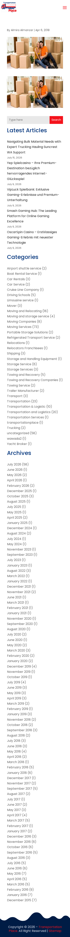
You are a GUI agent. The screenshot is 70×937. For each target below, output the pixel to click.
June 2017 (14, 804)
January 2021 (17, 613)
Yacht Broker (17, 444)
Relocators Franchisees (25, 348)
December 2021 (19, 586)
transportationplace (22, 422)
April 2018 (14, 756)
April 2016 (14, 879)
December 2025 (19, 491)
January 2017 (17, 831)
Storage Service (19, 364)
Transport (15, 396)
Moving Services (19, 327)
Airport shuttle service (24, 268)
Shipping (13, 353)
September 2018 (19, 730)
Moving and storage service (28, 316)
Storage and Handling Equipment (32, 359)
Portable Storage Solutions (27, 332)
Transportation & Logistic (26, 406)
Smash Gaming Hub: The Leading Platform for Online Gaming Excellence (32, 216)
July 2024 (14, 539)
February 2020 (18, 655)
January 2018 (17, 773)
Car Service (16, 284)
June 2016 (14, 868)
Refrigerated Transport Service (31, 337)
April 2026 (14, 480)
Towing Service (18, 385)
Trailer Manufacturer (23, 390)
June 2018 (14, 746)
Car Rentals (16, 279)
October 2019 (17, 677)
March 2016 (15, 884)
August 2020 (16, 629)
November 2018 (19, 719)
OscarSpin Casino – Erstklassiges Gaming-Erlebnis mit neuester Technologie (32, 237)
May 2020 (14, 645)
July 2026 (14, 464)
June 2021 (14, 597)
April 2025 (14, 517)
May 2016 (14, 873)
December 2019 (19, 666)
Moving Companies (21, 321)
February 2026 (18, 485)
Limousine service (20, 300)
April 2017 (14, 815)
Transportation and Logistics (29, 412)
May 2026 (14, 475)
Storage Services (20, 369)
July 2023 (14, 560)
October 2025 (17, 496)
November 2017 (19, 783)
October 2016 (17, 847)
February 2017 (17, 826)
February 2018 (17, 767)
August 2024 (16, 533)
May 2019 (14, 693)
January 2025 (17, 523)
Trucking (13, 428)
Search (56, 120)
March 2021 (15, 602)
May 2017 (14, 810)
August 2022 (16, 570)
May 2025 (14, 512)
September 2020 (20, 624)
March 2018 (15, 762)
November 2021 (19, 592)
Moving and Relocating (24, 311)
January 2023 (17, 565)
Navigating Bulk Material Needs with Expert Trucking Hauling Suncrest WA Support (34, 146)
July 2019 (13, 682)
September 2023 (20, 554)
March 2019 (15, 703)
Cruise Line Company (23, 289)
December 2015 (19, 900)
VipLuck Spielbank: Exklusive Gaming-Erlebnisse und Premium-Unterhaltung (33, 194)
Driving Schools (18, 295)
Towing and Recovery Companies (32, 380)
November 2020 (19, 618)
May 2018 (14, 751)
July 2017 (13, 799)
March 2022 (16, 576)
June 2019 (14, 687)
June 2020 (15, 640)
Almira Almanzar (22, 30)
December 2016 (19, 836)
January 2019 (17, 714)
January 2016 (17, 895)
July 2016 (13, 863)
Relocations (16, 343)
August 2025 (16, 501)
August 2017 (16, 794)
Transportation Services (25, 417)
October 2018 (17, 725)
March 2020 (16, 650)
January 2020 (17, 661)
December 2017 (19, 778)
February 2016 (17, 889)
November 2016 (19, 841)
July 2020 (14, 634)
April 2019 (14, 698)
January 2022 (17, 581)
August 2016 (16, 858)
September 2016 (19, 852)
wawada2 (14, 438)
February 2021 (17, 608)
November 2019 (19, 671)
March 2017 (15, 820)
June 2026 (15, 469)
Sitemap (55, 931)
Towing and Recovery (23, 374)
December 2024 (19, 528)
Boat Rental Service (22, 273)
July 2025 (14, 507)
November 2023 (19, 549)
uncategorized (18, 433)
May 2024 (14, 544)
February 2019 (17, 709)
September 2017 (19, 788)
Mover (12, 305)
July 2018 (13, 740)
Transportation (18, 401)
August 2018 (16, 735)
